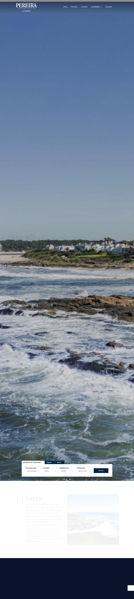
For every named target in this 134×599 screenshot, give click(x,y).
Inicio (65, 7)
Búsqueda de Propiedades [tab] (32, 462)
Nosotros (74, 7)
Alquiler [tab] (49, 462)
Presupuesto (81, 468)
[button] (64, 479)
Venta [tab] (59, 462)
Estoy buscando (31, 468)
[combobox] (33, 471)
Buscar (101, 470)
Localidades (95, 7)
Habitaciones (64, 468)
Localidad (46, 468)
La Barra (84, 7)
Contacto (108, 7)
